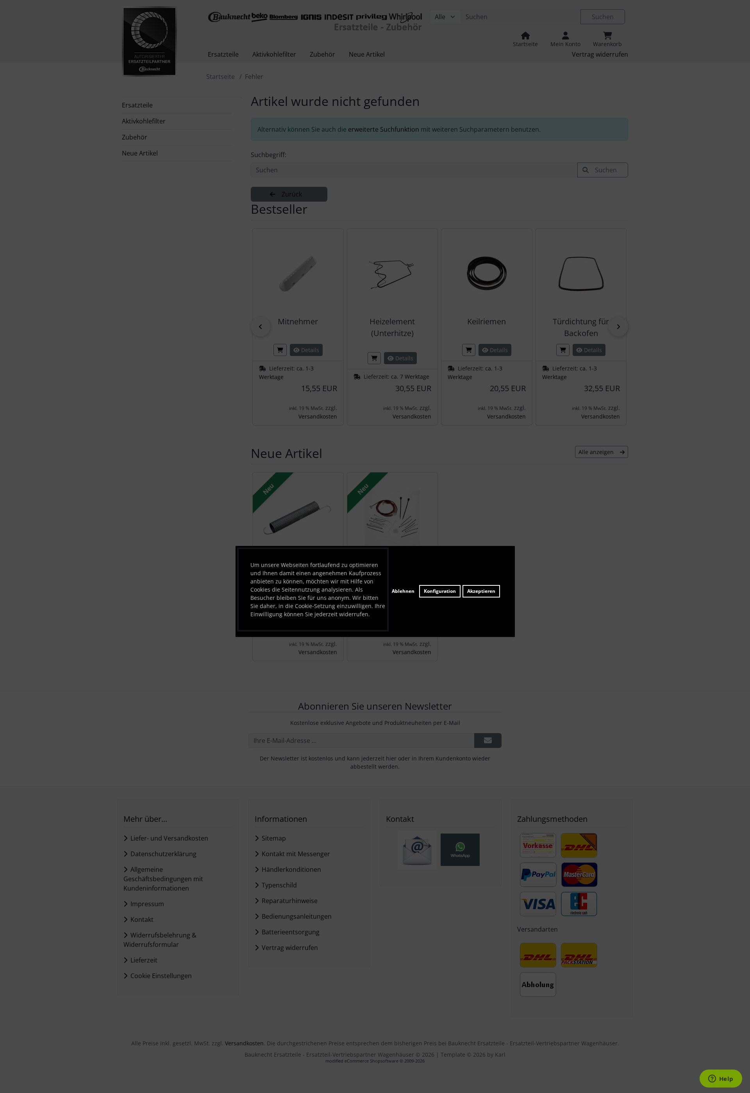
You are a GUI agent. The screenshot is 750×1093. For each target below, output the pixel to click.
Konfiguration (440, 591)
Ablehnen (403, 591)
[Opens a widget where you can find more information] (720, 1079)
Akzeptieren (481, 591)
